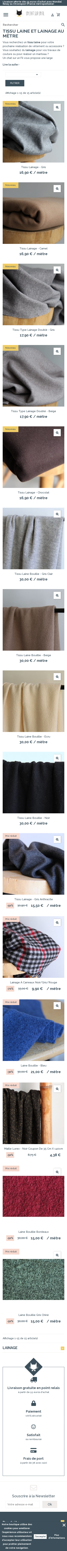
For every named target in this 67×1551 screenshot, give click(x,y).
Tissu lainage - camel (33, 248)
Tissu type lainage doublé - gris (33, 329)
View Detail (57, 107)
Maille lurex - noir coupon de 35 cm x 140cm (33, 1148)
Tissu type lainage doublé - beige (33, 411)
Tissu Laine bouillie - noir (33, 818)
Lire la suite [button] (10, 64)
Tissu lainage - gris (33, 167)
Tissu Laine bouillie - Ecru (33, 736)
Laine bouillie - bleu (33, 1065)
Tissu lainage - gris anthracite (33, 899)
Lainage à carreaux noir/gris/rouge (33, 982)
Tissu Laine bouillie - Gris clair (33, 574)
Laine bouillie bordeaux (33, 1231)
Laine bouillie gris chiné (33, 1315)
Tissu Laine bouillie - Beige (33, 655)
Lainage (10, 1348)
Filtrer (14, 83)
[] (63, 25)
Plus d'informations (56, 1536)
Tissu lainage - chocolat (33, 492)
